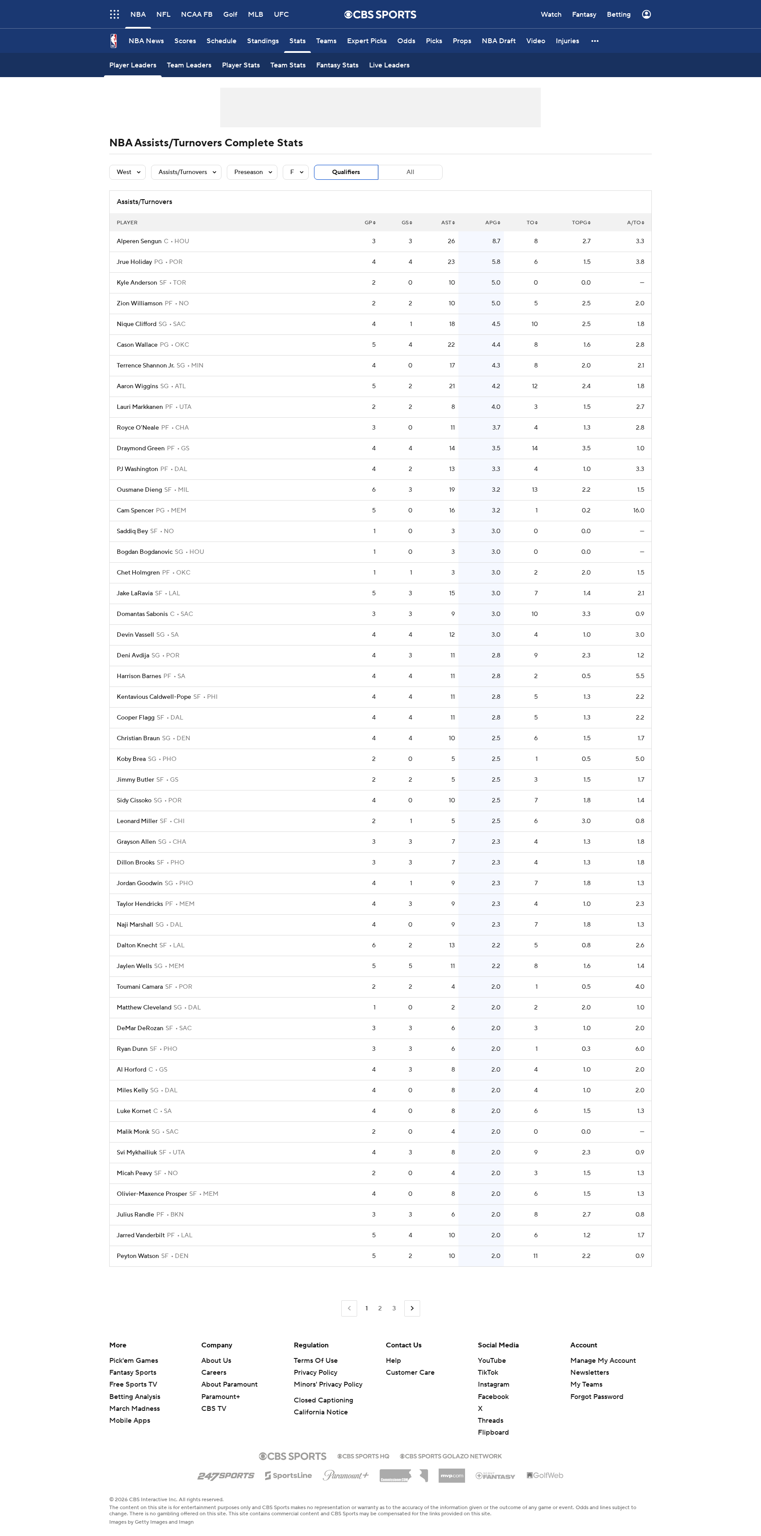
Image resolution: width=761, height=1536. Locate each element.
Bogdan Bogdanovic (145, 552)
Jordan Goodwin (140, 883)
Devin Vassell (135, 635)
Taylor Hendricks (140, 904)
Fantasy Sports (132, 1372)
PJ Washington (137, 469)
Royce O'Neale (138, 428)
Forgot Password (597, 1396)
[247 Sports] (226, 1473)
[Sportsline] (288, 1474)
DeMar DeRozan (140, 1028)
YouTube (492, 1360)
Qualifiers (346, 172)
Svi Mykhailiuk (137, 1153)
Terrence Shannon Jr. (145, 366)
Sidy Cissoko (134, 801)
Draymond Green (141, 449)
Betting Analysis (134, 1396)
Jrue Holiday (134, 262)
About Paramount (229, 1384)
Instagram (494, 1384)
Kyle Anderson (137, 283)
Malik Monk (133, 1132)
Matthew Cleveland (144, 1008)
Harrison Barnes (139, 676)
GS (405, 222)
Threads (490, 1420)
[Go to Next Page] (412, 1308)
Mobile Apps (129, 1420)
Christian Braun (138, 738)
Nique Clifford (136, 324)
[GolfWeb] (545, 1475)
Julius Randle (135, 1215)
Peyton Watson (138, 1256)
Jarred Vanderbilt (141, 1235)
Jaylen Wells (134, 966)
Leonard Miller (137, 821)
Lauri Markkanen (140, 407)
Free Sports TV (133, 1384)
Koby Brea (131, 759)
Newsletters (589, 1372)
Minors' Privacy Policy (328, 1384)
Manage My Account (603, 1360)
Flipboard (493, 1432)
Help (393, 1360)
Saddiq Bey (132, 531)
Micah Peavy (134, 1173)
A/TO (634, 222)
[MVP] (452, 1472)
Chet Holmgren (138, 573)
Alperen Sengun (139, 241)
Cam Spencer (135, 511)
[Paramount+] (346, 1473)
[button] (114, 14)
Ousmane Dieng (139, 490)
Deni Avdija (133, 656)
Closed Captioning (323, 1400)
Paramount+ (220, 1396)
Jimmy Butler (135, 780)
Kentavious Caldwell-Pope (154, 697)
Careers (213, 1372)
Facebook (493, 1396)
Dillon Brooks (136, 863)
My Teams (586, 1384)
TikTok (488, 1372)
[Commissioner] (404, 1472)
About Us (216, 1360)
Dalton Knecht (137, 946)
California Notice (321, 1412)
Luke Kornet (134, 1111)
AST (446, 222)
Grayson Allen (136, 842)
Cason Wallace (137, 345)
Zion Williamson (140, 304)
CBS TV (213, 1408)
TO (530, 222)
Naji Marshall (135, 925)
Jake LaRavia (135, 593)
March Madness (134, 1408)
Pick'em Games (133, 1360)
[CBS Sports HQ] (363, 1455)
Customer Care (410, 1372)
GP (368, 222)
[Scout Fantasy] (496, 1475)
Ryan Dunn (132, 1049)
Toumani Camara (140, 987)
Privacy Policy (315, 1372)
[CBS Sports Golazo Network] (451, 1455)
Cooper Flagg (136, 718)
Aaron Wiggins (137, 386)
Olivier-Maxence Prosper (152, 1194)
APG (491, 222)
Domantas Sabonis (142, 614)
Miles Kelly (132, 1090)
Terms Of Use (316, 1360)
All (410, 172)
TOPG (579, 222)
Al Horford (131, 1070)
